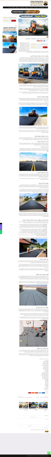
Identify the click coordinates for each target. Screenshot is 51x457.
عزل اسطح (17, 7)
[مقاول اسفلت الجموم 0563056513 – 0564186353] (43, 405)
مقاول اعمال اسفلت (41, 7)
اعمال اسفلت (36, 7)
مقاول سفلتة (31, 7)
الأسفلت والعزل (27, 47)
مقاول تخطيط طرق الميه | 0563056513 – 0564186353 (25, 397)
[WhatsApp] (1, 231)
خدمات (46, 402)
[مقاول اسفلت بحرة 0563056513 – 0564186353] (33, 405)
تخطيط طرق (26, 7)
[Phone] (1, 233)
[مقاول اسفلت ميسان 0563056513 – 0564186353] (23, 405)
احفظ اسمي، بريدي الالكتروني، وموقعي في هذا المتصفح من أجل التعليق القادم (39, 429)
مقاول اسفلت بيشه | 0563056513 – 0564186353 (42, 397)
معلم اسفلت (13, 7)
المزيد (9, 7)
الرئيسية (46, 7)
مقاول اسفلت (22, 7)
